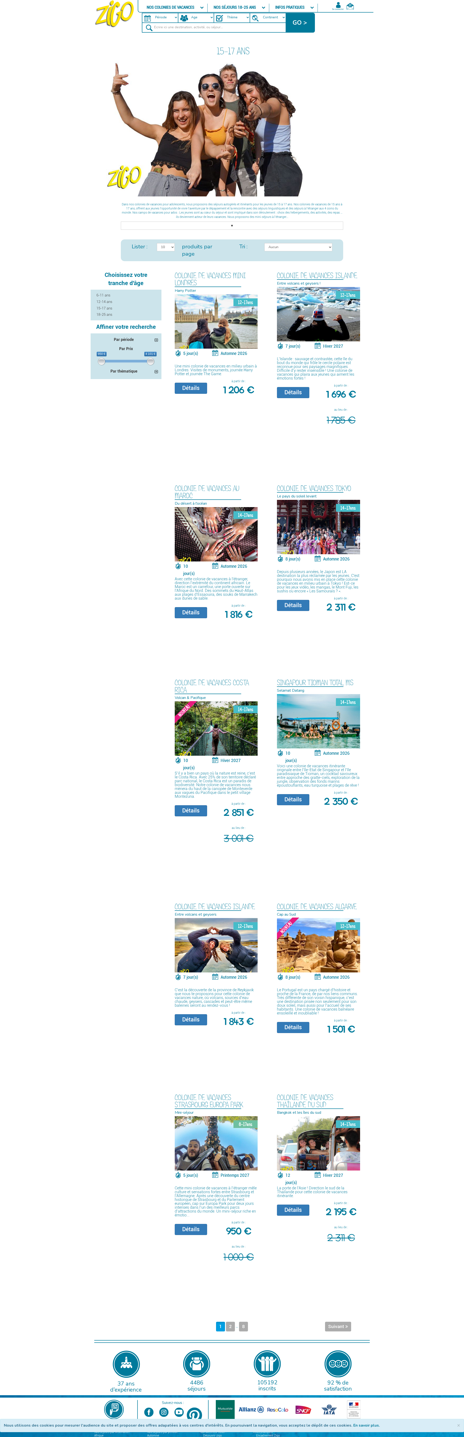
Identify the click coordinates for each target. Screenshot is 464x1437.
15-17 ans (104, 308)
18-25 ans (104, 314)
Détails (191, 388)
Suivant (336, 1326)
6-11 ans (103, 295)
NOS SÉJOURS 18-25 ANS (235, 7)
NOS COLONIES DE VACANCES (171, 7)
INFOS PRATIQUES (290, 7)
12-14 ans (104, 302)
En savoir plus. (366, 1425)
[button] (300, 23)
